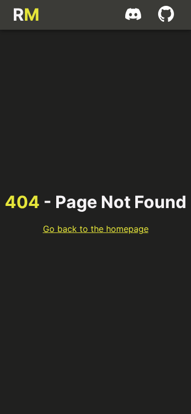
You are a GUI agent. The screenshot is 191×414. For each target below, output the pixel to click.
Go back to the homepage (96, 228)
